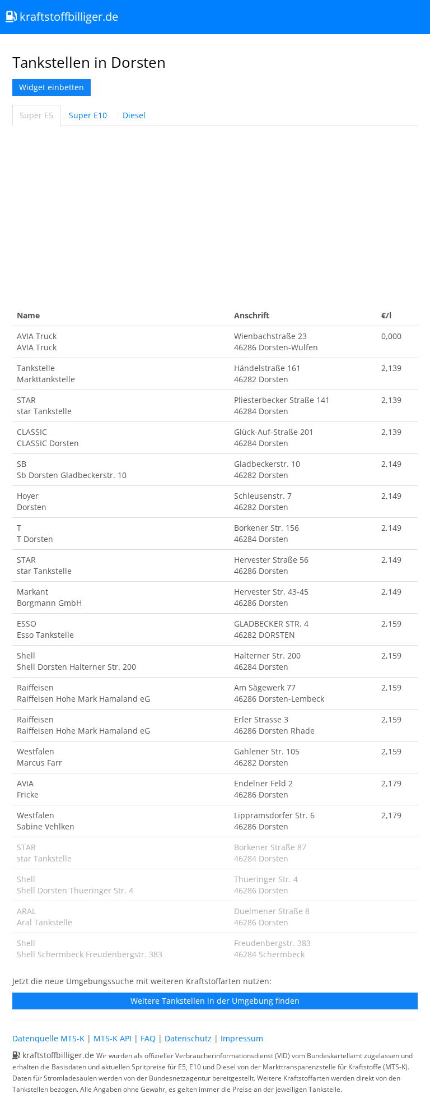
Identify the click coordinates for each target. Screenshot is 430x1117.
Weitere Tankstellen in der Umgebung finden (215, 1000)
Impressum (242, 1038)
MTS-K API (113, 1038)
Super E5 (36, 115)
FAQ (148, 1038)
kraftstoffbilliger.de (67, 16)
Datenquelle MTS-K (48, 1038)
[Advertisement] (215, 215)
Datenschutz (188, 1038)
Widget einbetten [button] (51, 87)
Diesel (134, 115)
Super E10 (88, 115)
